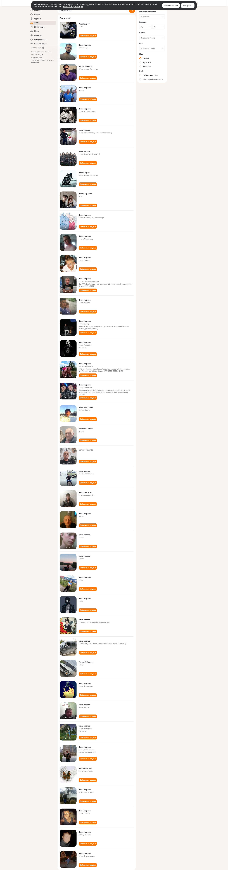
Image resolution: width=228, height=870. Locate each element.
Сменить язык (36, 48)
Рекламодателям (37, 52)
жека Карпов (84, 130)
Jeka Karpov (84, 24)
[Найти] (132, 10)
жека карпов (84, 151)
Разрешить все (171, 5)
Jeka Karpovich (85, 194)
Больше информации (73, 6)
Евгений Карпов (86, 428)
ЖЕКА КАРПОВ (85, 66)
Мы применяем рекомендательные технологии (42, 60)
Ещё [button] (39, 55)
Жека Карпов (85, 45)
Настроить (187, 5)
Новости (34, 55)
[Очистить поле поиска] (127, 10)
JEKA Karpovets (86, 407)
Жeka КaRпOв (85, 492)
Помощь (48, 52)
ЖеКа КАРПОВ (85, 768)
